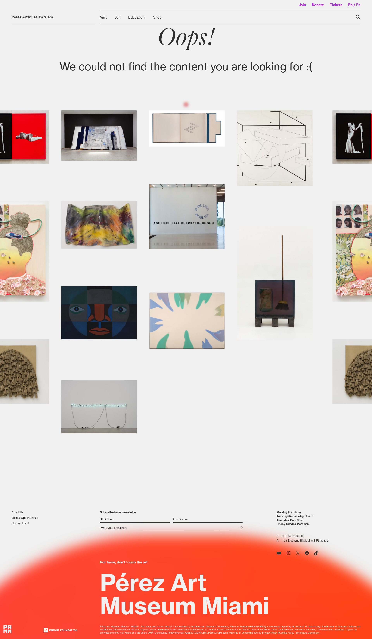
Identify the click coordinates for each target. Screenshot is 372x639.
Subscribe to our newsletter (118, 512)
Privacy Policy (269, 632)
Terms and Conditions (307, 632)
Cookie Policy (286, 632)
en (350, 5)
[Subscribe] (240, 528)
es (358, 5)
